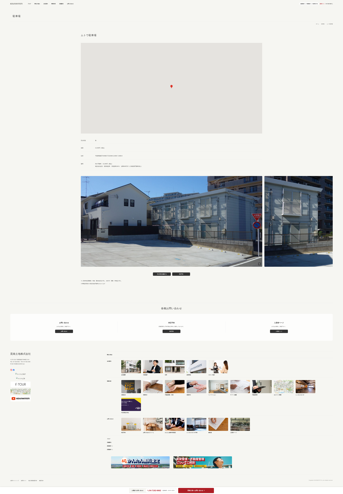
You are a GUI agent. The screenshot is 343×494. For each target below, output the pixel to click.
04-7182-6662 (155, 490)
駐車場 (322, 23)
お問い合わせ (64, 331)
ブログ (108, 438)
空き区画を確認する (162, 274)
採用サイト (322, 3)
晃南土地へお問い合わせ (195, 490)
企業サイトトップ (14, 480)
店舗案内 (109, 442)
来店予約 (181, 274)
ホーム (317, 23)
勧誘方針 (41, 480)
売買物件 (109, 449)
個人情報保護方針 (32, 480)
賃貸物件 (109, 446)
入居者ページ (279, 331)
